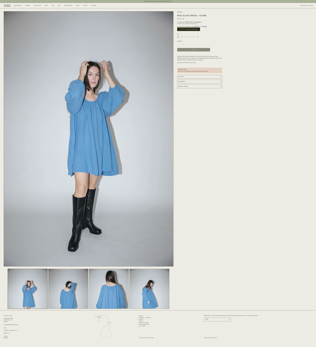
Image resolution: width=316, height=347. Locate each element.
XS (182, 36)
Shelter (179, 12)
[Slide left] (5, 289)
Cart (311, 5)
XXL (198, 36)
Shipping (179, 23)
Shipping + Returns (144, 317)
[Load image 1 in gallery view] (28, 289)
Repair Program (143, 322)
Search (141, 315)
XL (194, 36)
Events (141, 320)
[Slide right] (171, 289)
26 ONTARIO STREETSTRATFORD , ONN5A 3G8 (8, 320)
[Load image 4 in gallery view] (149, 289)
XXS (178, 36)
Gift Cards (142, 326)
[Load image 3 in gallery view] (109, 289)
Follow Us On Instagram (146, 337)
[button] (27, 5)
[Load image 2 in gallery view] (68, 289)
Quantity (179, 41)
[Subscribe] (229, 319)
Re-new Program (144, 324)
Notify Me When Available (189, 29)
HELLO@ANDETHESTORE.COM (11, 324)
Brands (141, 319)
